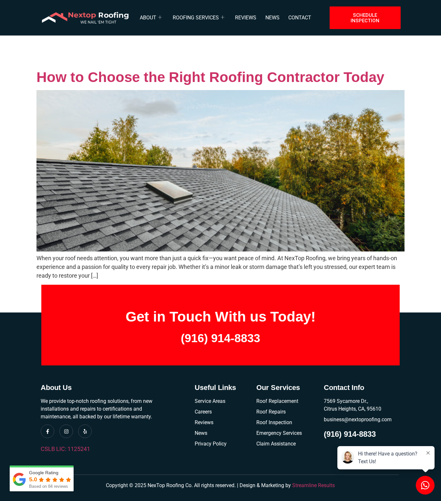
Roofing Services (196, 18)
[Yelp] (85, 431)
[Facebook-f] (47, 431)
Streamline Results (313, 485)
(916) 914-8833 (220, 338)
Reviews (245, 18)
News (272, 18)
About (148, 18)
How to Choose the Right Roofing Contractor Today (210, 77)
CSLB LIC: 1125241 (65, 448)
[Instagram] (66, 431)
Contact (299, 18)
